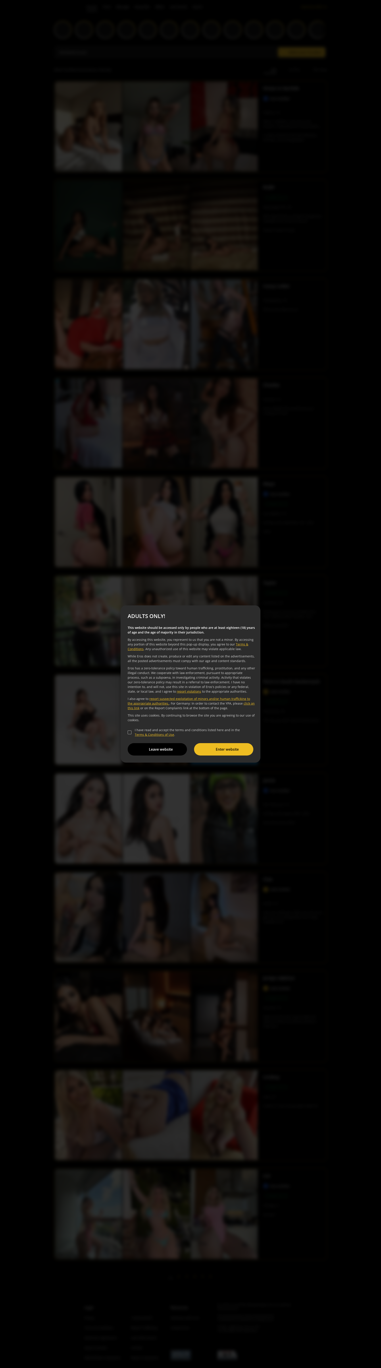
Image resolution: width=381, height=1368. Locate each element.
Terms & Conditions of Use (154, 734)
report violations (189, 691)
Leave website (161, 749)
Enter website (227, 749)
